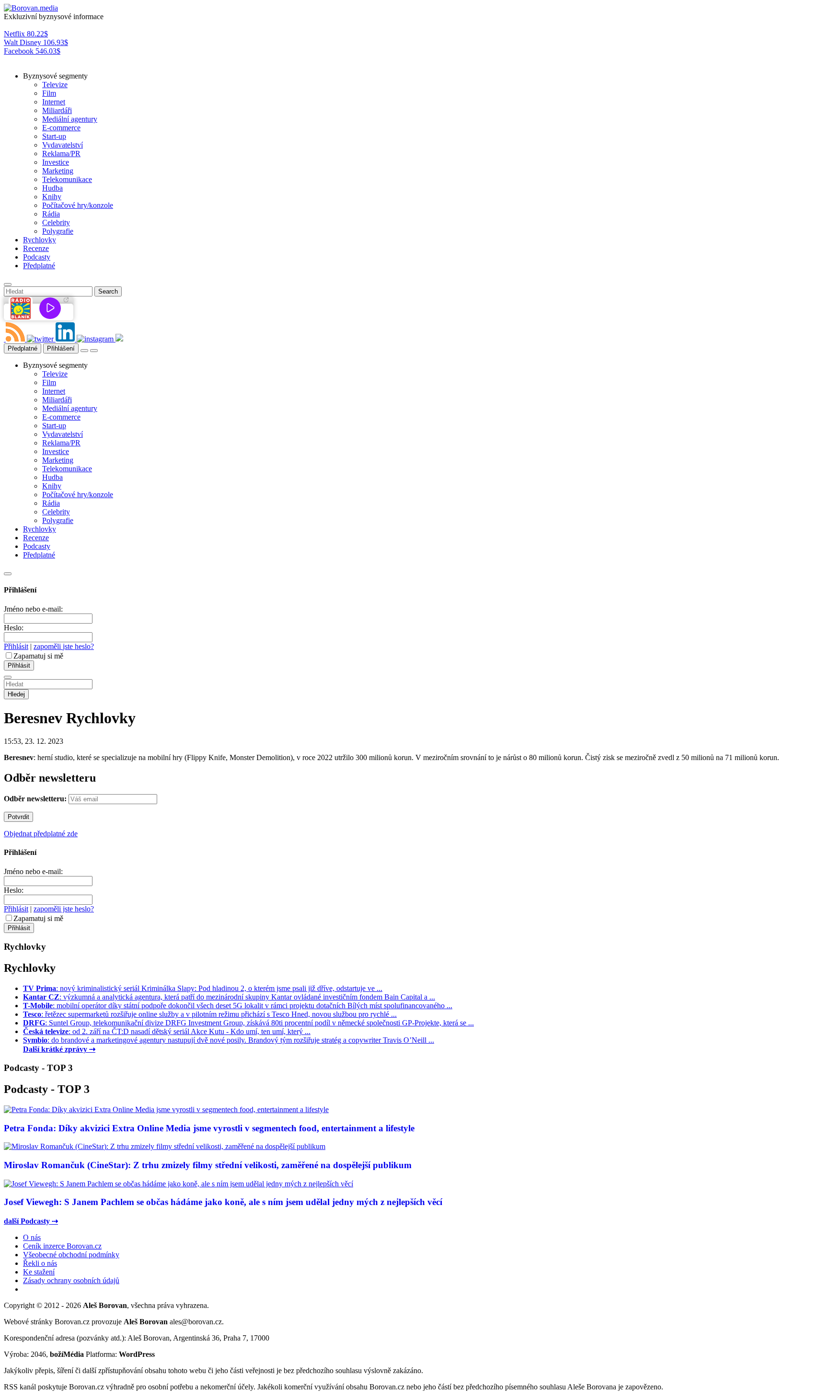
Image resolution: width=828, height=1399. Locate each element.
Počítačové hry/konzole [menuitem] (77, 205)
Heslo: (13, 628)
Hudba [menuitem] (52, 188)
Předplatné (22, 348)
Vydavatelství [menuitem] (62, 145)
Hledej (16, 694)
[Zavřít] (8, 573)
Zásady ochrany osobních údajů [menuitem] (71, 1280)
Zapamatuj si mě (38, 656)
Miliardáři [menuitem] (57, 110)
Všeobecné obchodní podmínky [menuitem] (71, 1255)
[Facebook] (5, 339)
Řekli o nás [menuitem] (40, 1263)
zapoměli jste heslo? (64, 646)
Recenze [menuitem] (36, 248)
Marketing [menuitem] (57, 171)
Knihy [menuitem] (51, 197)
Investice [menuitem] (55, 162)
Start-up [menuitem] (54, 136)
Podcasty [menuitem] (36, 257)
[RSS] (16, 339)
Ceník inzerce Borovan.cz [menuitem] (62, 1246)
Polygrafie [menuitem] (57, 231)
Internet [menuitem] (53, 102)
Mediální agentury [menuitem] (69, 119)
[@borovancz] (41, 339)
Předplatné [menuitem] (39, 266)
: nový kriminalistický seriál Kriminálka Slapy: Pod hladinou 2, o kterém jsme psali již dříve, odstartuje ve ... (202, 988)
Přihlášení (61, 348)
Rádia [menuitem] (51, 214)
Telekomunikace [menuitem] (67, 179)
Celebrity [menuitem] (56, 222)
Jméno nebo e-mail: (33, 609)
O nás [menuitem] (32, 1237)
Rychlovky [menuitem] (39, 240)
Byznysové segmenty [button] (55, 76)
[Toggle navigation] (94, 350)
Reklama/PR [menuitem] (61, 153)
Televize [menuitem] (55, 84)
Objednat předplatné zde (41, 834)
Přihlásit (16, 646)
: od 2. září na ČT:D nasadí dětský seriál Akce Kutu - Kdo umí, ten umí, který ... (166, 1031)
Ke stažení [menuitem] (39, 1272)
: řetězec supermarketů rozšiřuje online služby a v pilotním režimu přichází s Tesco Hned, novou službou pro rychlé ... (210, 1014)
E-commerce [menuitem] (61, 128)
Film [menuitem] (49, 93)
